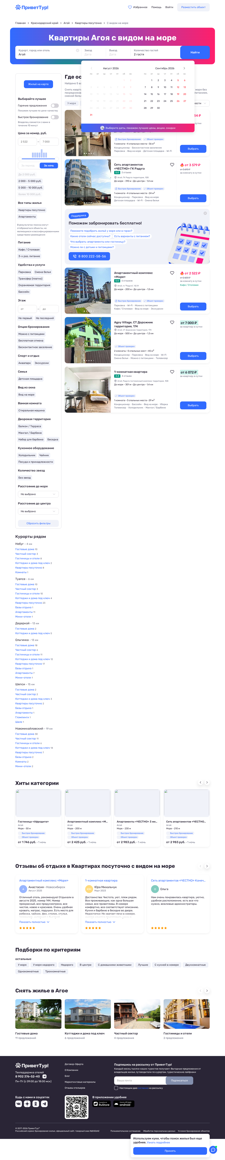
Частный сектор (126, 1033)
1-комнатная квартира (130, 372)
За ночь (49, 165)
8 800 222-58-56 (92, 256)
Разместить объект (193, 7)
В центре (85, 964)
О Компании (71, 1070)
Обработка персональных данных (159, 1131)
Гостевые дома (26, 1033)
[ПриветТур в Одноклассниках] (35, 1104)
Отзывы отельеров (75, 1088)
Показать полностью (32, 922)
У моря (71, 103)
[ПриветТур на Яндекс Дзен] (27, 1104)
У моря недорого (43, 964)
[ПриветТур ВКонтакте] (18, 1104)
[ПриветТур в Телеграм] (44, 1104)
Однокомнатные (28, 971)
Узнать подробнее (158, 1142)
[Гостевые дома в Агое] (38, 1014)
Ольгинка (26, 640)
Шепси (25, 684)
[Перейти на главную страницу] (31, 9)
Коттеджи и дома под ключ (84, 1033)
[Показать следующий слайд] (107, 132)
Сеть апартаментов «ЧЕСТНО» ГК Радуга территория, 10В (129, 168)
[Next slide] (207, 782)
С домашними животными (114, 964)
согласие (143, 1088)
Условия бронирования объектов (194, 1131)
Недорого (67, 964)
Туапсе (24, 579)
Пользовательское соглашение (126, 1131)
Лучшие (143, 964)
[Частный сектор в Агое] (137, 1014)
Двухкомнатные (195, 964)
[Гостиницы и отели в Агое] (187, 1014)
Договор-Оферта (74, 1064)
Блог (67, 1076)
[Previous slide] (200, 782)
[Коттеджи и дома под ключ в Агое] (88, 1014)
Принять (170, 1150)
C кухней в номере (167, 964)
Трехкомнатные (55, 971)
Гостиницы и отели (178, 1033)
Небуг (23, 544)
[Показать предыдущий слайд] (68, 132)
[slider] (20, 159)
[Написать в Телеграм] (44, 1076)
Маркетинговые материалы (80, 1082)
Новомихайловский (34, 728)
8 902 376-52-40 (27, 1076)
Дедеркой (27, 623)
